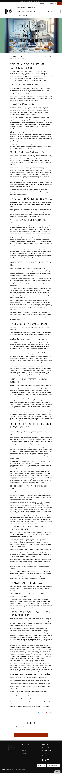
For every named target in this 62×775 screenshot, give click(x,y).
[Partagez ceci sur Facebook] (42, 712)
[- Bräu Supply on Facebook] (43, 760)
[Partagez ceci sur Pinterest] (46, 712)
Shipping (24, 753)
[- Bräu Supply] (9, 12)
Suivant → (50, 56)
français (42, 3)
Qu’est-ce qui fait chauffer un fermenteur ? (20, 699)
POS (13, 769)
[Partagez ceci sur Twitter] (38, 712)
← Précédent (43, 56)
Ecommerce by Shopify (20, 769)
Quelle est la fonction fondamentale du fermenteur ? (23, 696)
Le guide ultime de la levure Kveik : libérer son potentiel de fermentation (28, 677)
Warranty (24, 750)
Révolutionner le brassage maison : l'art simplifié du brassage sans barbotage (29, 680)
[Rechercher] (58, 11)
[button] (22, 8)
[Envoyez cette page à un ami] (50, 712)
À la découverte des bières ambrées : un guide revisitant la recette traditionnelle (30, 683)
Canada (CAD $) (52, 765)
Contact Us (24, 747)
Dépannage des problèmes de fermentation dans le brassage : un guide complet (30, 706)
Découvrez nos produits (25, 669)
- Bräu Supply (8, 769)
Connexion (53, 3)
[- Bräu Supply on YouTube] (48, 760)
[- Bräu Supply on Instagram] (45, 760)
